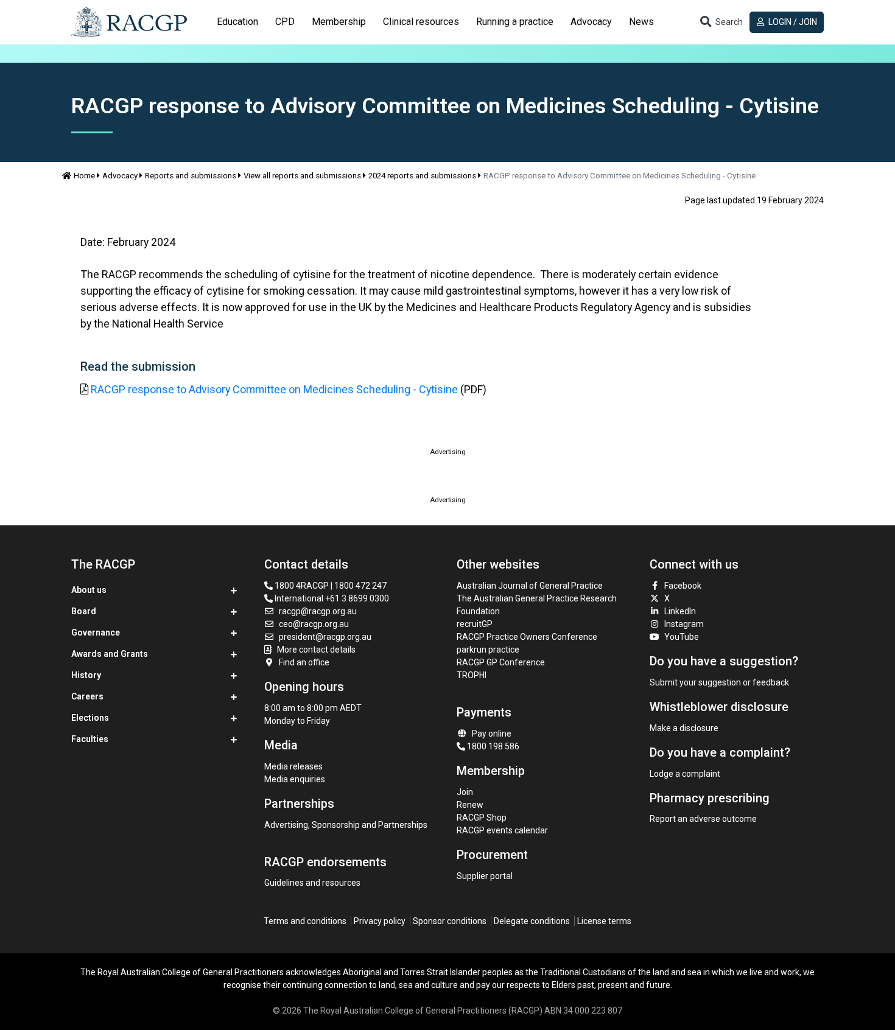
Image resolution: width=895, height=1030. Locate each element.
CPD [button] (285, 21)
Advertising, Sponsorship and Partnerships (345, 825)
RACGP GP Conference (501, 662)
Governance (95, 632)
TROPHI (471, 675)
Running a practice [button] (514, 21)
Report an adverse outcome (703, 819)
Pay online (491, 733)
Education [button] (237, 21)
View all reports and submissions (302, 175)
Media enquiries (294, 779)
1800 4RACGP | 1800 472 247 (330, 585)
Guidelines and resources (312, 883)
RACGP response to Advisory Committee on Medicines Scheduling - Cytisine (274, 389)
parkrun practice (488, 649)
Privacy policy (379, 921)
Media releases (293, 766)
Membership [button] (339, 21)
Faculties (89, 739)
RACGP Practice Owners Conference (527, 637)
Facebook (682, 585)
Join (465, 792)
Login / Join (792, 22)
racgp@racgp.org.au (318, 611)
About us (89, 590)
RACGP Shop (482, 817)
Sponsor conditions (449, 921)
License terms (604, 921)
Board (83, 611)
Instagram (684, 624)
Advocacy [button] (591, 21)
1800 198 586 (492, 746)
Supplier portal (485, 876)
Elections (90, 718)
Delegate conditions (532, 921)
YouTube (681, 637)
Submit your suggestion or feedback (719, 682)
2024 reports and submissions (422, 175)
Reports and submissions (190, 175)
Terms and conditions (305, 921)
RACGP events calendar (502, 830)
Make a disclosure (684, 728)
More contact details (316, 649)
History (86, 675)
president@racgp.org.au (325, 637)
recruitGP (475, 624)
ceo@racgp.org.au (314, 624)
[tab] (237, 22)
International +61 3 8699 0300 (331, 598)
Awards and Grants (109, 654)
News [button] (641, 21)
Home (84, 175)
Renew (470, 805)
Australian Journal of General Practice (530, 585)
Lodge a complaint (685, 774)
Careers (87, 696)
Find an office (304, 662)
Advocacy (120, 175)
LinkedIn (680, 611)
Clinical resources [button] (421, 21)
